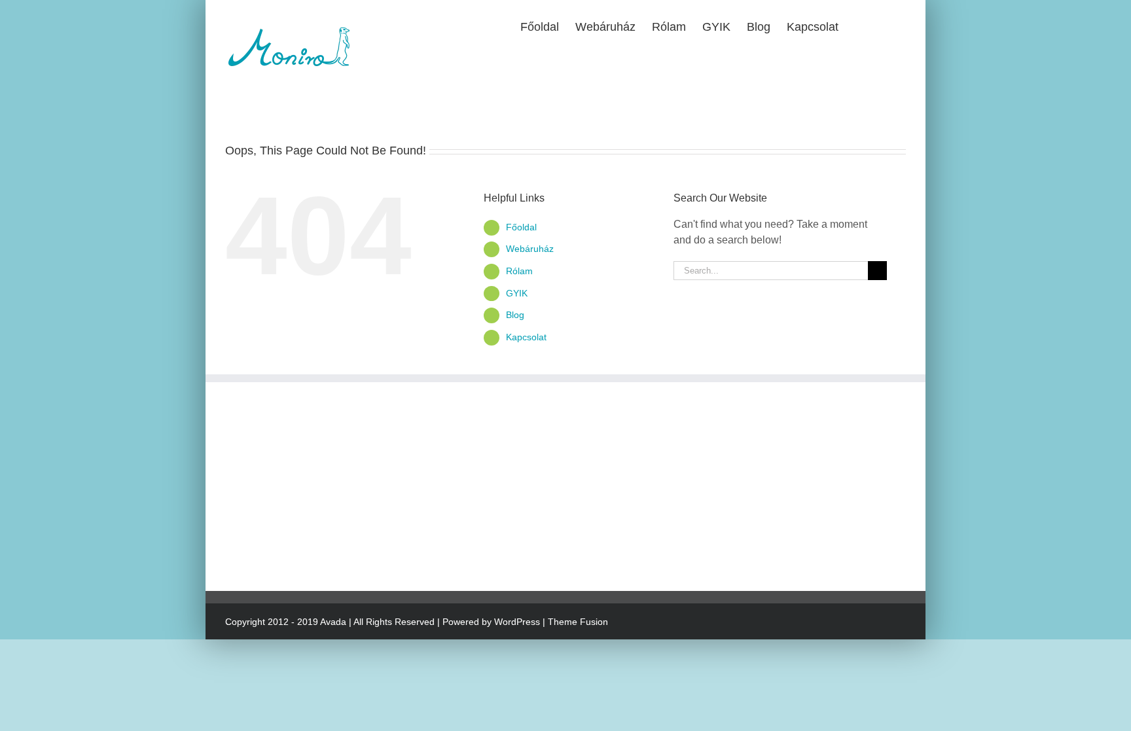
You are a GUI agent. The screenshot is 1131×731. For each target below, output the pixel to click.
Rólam (519, 271)
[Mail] (271, 549)
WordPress (517, 621)
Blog (515, 315)
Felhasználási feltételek (514, 478)
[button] (884, 25)
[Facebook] (230, 549)
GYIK (517, 293)
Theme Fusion (578, 621)
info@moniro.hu (294, 467)
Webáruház (530, 248)
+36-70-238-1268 (302, 451)
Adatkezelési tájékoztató (515, 451)
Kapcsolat (526, 337)
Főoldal (521, 227)
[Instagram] (250, 549)
